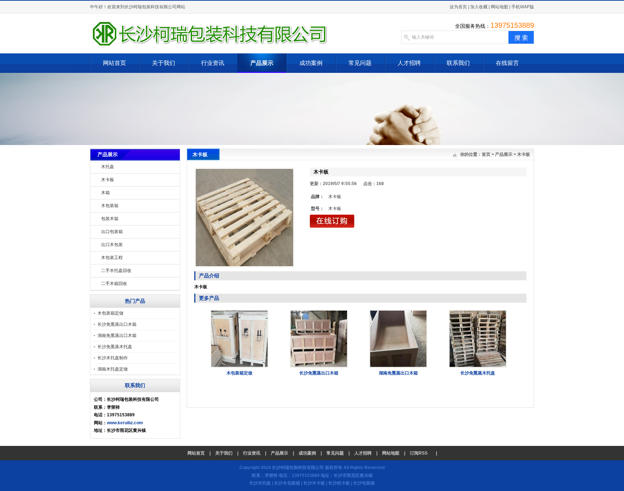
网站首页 (114, 63)
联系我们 (458, 63)
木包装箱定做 (111, 313)
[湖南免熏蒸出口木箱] (398, 366)
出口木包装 (112, 244)
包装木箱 (109, 218)
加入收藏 (479, 6)
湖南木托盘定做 (113, 369)
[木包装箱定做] (239, 366)
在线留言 (507, 63)
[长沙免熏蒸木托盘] (478, 366)
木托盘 (107, 166)
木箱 (105, 192)
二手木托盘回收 (116, 270)
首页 (486, 154)
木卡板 (107, 179)
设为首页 (458, 6)
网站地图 (499, 6)
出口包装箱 (112, 231)
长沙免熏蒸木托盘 (115, 346)
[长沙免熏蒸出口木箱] (319, 366)
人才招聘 (409, 63)
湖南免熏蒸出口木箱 (117, 335)
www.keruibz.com (125, 422)
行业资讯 (212, 63)
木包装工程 (112, 257)
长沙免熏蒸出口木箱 (117, 324)
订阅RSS (419, 453)
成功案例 (310, 63)
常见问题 (360, 63)
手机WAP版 (522, 6)
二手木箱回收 (114, 283)
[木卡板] (244, 217)
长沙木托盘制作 (113, 357)
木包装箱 (109, 205)
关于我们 (163, 63)
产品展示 (261, 63)
